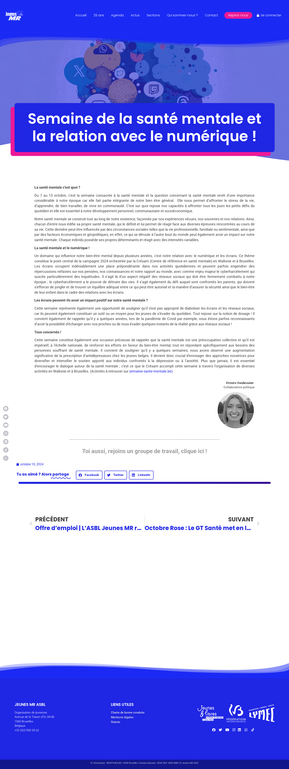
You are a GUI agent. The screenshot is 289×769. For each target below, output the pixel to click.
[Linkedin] (5, 441)
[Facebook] (5, 408)
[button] (89, 475)
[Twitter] (5, 417)
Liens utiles (122, 704)
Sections (153, 15)
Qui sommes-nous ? (182, 15)
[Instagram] (5, 433)
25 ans (99, 15)
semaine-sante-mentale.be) (151, 371)
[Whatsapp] (5, 458)
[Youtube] (5, 425)
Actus (135, 15)
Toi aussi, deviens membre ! (113, 645)
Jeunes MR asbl (30, 704)
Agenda (117, 15)
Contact (211, 15)
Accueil (81, 15)
